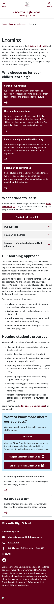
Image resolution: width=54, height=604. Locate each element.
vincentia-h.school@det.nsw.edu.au (25, 537)
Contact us (27, 436)
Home (4, 24)
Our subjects (27, 227)
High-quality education (17, 111)
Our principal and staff (16, 499)
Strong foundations (15, 85)
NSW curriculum (37, 46)
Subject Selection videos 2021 (30, 465)
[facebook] (4, 561)
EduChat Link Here (34, 216)
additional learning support (32, 406)
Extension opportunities (17, 168)
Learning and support (17, 24)
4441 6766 (13, 543)
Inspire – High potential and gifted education (27, 244)
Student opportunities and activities (24, 476)
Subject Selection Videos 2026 (29, 456)
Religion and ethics (27, 235)
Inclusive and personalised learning (23, 139)
